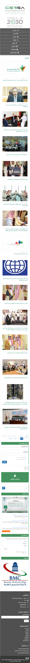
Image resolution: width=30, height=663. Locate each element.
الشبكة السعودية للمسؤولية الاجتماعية (21, 660)
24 (18, 438)
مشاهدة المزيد (6, 531)
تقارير (14, 43)
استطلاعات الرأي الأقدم (20, 552)
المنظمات (13, 50)
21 (27, 438)
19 (5, 436)
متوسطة (24, 543)
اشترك (26, 621)
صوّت (5, 549)
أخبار (14, 34)
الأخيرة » (10, 438)
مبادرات (15, 30)
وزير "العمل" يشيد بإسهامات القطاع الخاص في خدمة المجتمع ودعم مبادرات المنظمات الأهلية (16, 130)
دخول (4, 462)
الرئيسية (17, 1)
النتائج (23, 553)
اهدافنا (25, 469)
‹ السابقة (21, 436)
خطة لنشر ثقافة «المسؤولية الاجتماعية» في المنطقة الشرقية (16, 378)
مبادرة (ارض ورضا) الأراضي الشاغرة (21, 254)
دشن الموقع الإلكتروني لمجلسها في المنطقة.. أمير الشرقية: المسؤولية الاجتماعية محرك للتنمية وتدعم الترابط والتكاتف (16, 230)
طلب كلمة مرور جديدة (20, 459)
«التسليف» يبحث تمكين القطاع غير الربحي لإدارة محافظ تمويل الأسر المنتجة (15, 205)
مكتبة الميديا (13, 53)
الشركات (13, 46)
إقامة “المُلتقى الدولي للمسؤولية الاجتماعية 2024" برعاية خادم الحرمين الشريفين (15, 522)
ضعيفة (25, 545)
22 (24, 438)
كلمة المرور (25, 452)
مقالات (15, 40)
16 (14, 436)
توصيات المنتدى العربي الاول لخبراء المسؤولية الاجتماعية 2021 (14, 529)
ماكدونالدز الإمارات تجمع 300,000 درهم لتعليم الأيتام (18, 179)
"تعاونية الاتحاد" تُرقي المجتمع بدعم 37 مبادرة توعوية (17, 155)
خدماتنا (25, 467)
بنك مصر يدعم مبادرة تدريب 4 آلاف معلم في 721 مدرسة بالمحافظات (17, 106)
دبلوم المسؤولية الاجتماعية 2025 (20, 517)
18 (8, 436)
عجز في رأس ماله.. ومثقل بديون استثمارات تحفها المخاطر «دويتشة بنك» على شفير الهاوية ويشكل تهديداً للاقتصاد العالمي (15, 403)
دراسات (15, 37)
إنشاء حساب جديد (21, 457)
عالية (25, 541)
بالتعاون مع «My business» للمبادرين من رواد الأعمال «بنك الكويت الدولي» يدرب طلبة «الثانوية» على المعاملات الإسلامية (15, 329)
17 (11, 436)
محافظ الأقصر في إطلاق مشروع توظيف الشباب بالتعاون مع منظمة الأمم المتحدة (16, 428)
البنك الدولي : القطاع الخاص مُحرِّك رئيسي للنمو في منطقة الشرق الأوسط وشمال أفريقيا (15, 279)
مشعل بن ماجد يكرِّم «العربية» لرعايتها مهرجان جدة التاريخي (16, 303)
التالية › (15, 438)
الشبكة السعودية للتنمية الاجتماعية (18, 515)
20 (3, 436)
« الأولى (26, 436)
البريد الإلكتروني (24, 446)
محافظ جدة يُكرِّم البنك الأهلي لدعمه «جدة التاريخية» (17, 353)
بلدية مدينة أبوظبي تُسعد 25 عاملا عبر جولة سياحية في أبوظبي (15, 80)
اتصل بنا (12, 1)
